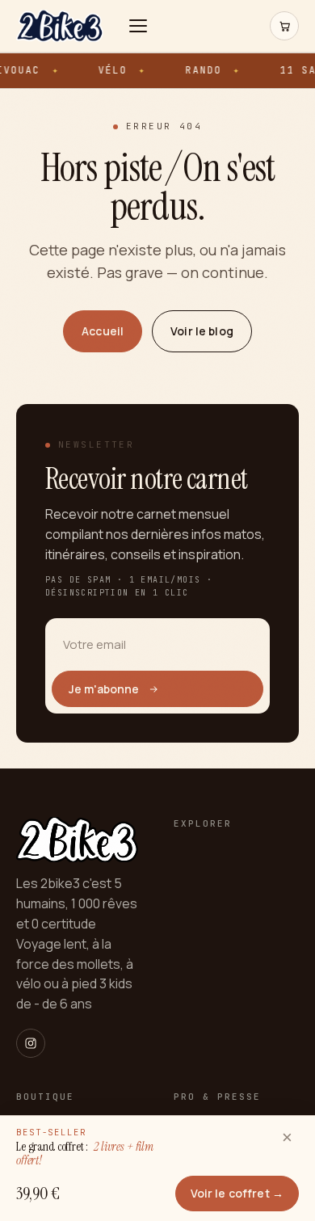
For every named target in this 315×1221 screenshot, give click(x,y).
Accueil (103, 331)
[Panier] (284, 25)
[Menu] (142, 26)
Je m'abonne (104, 689)
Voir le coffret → (237, 1193)
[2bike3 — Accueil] (59, 26)
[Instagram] (30, 1043)
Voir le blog (201, 331)
